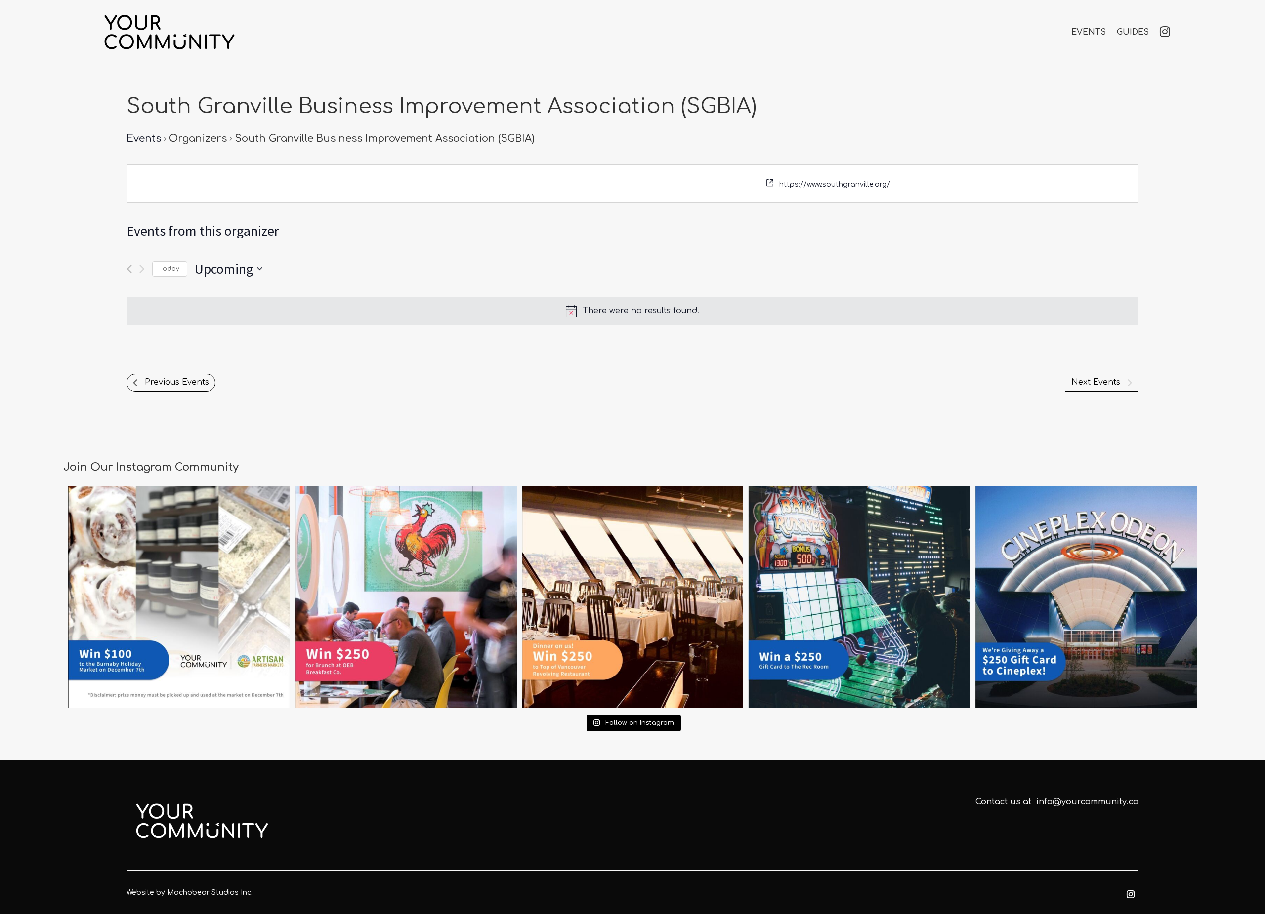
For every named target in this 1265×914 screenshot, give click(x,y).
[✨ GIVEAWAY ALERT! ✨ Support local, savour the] (179, 597)
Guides (1133, 32)
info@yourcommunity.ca (1087, 801)
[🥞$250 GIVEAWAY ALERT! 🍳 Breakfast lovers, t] (406, 597)
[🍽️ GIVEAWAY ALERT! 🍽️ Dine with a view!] (633, 597)
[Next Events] (142, 269)
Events (1088, 32)
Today (169, 268)
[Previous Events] (129, 269)
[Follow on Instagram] (1130, 894)
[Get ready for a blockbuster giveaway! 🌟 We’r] (1086, 597)
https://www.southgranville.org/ (834, 184)
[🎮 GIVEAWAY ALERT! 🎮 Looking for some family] (859, 597)
